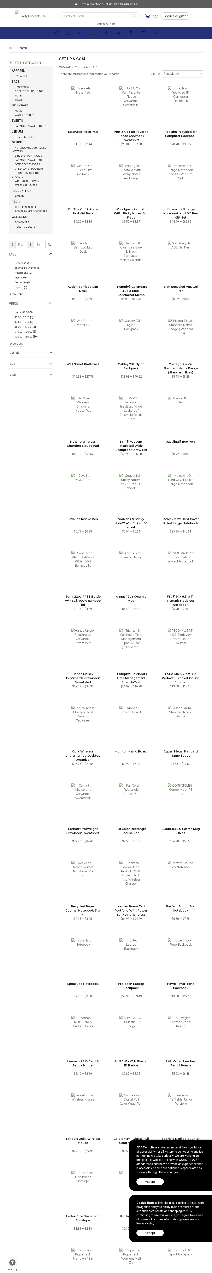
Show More (16, 294)
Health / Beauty (25, 226)
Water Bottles (24, 115)
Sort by (155, 74)
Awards (20, 196)
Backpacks (22, 87)
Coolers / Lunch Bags (29, 91)
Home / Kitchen (24, 137)
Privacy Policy (145, 1223)
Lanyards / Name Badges (30, 126)
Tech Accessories (26, 207)
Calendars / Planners (29, 168)
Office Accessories (27, 164)
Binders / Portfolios (28, 155)
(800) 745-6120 (125, 4)
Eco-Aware (22, 222)
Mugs (18, 110)
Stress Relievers (26, 185)
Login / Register (175, 16)
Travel (19, 100)
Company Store (106, 23)
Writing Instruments (28, 181)
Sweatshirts (23, 76)
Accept (150, 1182)
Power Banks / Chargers (31, 211)
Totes (19, 95)
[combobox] (182, 73)
